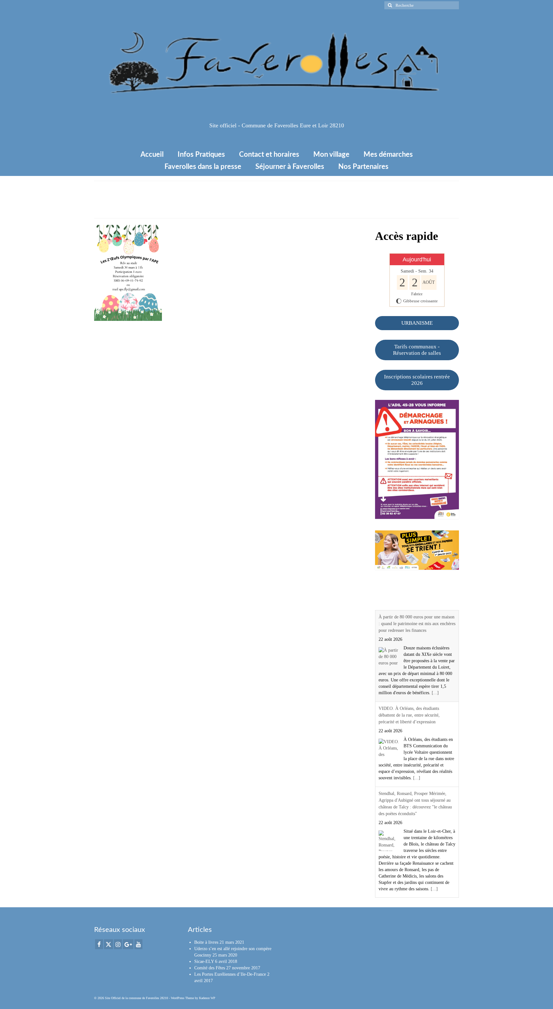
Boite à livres (206, 942)
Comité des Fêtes (209, 967)
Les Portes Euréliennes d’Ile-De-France (230, 974)
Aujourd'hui (417, 259)
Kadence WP (207, 998)
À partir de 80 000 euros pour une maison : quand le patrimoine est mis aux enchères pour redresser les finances (417, 624)
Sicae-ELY (204, 961)
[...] (435, 692)
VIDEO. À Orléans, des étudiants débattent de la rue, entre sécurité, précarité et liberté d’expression (409, 715)
